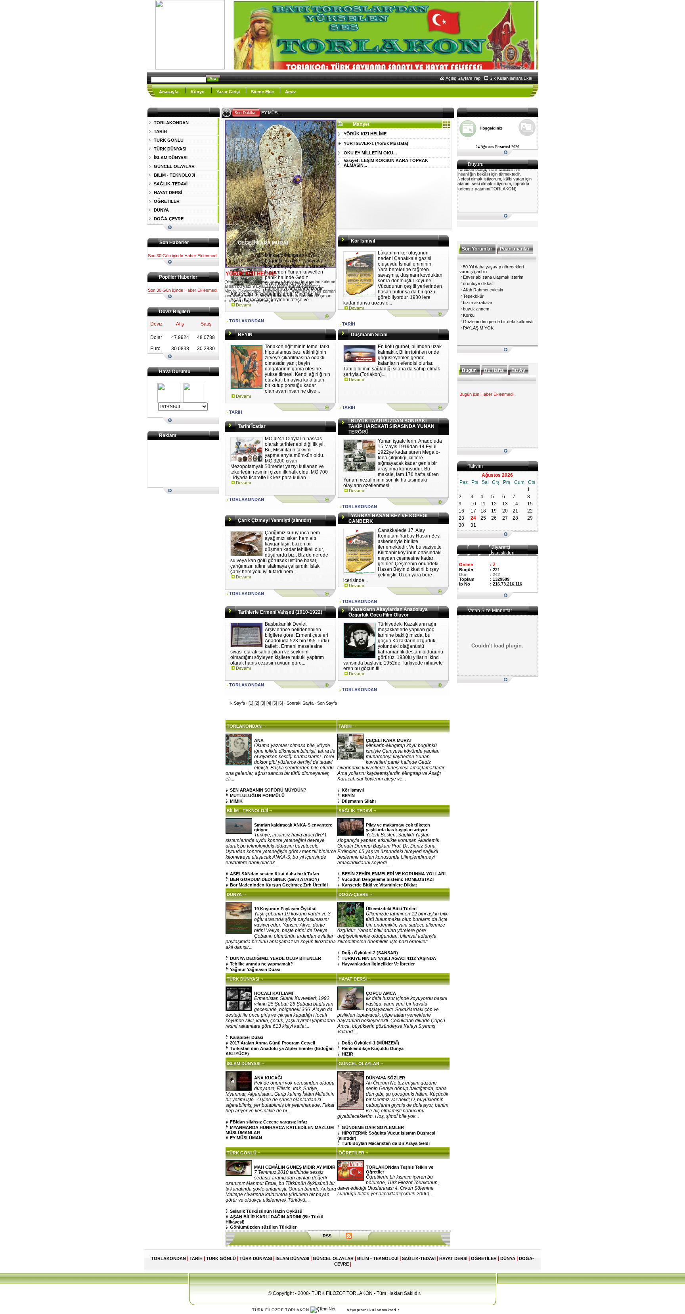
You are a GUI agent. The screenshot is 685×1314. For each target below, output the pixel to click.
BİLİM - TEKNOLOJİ (174, 175)
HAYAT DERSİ (168, 192)
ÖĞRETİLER (167, 201)
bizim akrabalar (477, 302)
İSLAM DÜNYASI (171, 157)
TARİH (160, 131)
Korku (469, 315)
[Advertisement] (179, 464)
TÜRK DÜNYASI (170, 148)
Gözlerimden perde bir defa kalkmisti (498, 321)
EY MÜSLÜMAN (279, 112)
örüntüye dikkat (478, 283)
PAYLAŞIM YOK (478, 328)
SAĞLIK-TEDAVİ (171, 183)
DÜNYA (161, 210)
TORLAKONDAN (171, 122)
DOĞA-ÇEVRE (169, 218)
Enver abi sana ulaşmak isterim (493, 277)
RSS (327, 1235)
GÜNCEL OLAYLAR (174, 166)
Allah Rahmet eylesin (483, 289)
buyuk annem (476, 308)
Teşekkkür (473, 296)
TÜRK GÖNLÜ (169, 140)
